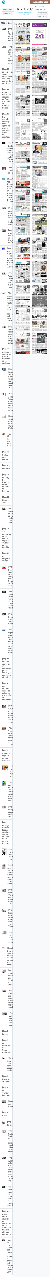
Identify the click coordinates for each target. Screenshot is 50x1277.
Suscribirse (42, 13)
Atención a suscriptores (40, 8)
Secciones (9, 10)
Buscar (8, 13)
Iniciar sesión (42, 16)
